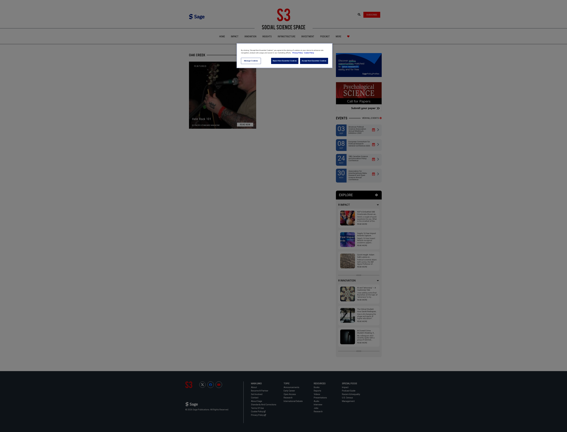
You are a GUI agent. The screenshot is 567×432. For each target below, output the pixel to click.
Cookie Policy (309, 53)
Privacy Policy (297, 53)
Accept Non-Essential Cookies (314, 61)
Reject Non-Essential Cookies (285, 61)
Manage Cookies (251, 61)
